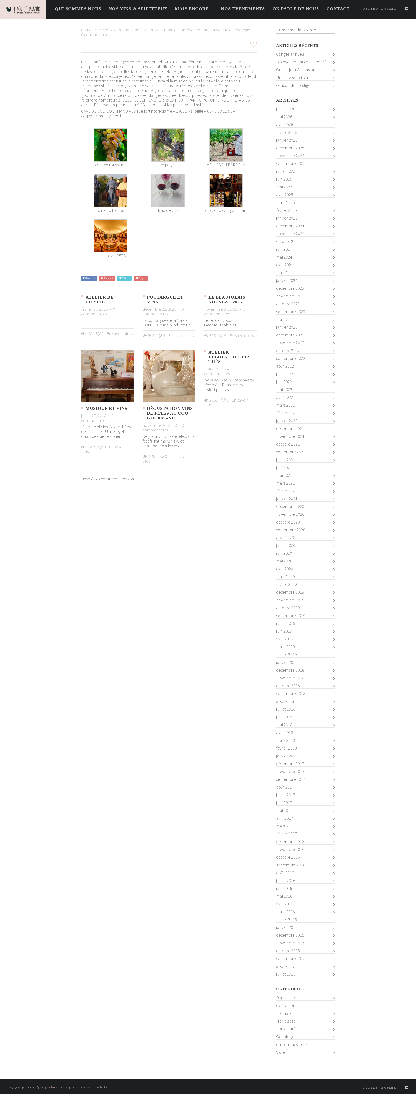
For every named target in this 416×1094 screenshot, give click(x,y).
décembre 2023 (290, 288)
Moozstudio (92, 1087)
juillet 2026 (285, 109)
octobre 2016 (288, 857)
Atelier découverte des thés (229, 357)
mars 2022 (285, 405)
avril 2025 (284, 194)
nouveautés (219, 29)
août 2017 (285, 787)
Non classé (286, 1021)
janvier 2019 (286, 662)
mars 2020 (285, 576)
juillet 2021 (285, 459)
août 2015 (285, 966)
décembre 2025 (290, 147)
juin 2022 (284, 381)
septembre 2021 (290, 451)
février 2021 (286, 490)
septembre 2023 (290, 311)
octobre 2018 (288, 685)
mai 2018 (284, 724)
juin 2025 (284, 179)
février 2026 (286, 132)
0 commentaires (95, 34)
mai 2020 (284, 561)
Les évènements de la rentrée (302, 62)
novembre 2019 (290, 600)
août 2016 (285, 872)
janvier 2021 (286, 498)
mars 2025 (285, 202)
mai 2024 (284, 257)
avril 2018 (284, 732)
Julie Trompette (56, 1087)
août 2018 (285, 701)
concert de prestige (293, 85)
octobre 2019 (288, 607)
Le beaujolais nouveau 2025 (226, 299)
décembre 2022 (290, 335)
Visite (280, 1052)
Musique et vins (106, 408)
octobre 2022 (288, 350)
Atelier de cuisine (100, 299)
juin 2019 (284, 631)
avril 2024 (284, 264)
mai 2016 (284, 896)
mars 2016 (285, 911)
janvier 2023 (286, 327)
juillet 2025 (285, 171)
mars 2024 (285, 272)
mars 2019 (285, 646)
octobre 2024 (288, 241)
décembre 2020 (290, 506)
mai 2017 (284, 810)
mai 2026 (284, 116)
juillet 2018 (285, 709)
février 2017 (286, 833)
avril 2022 (284, 397)
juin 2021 (284, 467)
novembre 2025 (290, 155)
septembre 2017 (290, 779)
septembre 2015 (290, 958)
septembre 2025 (290, 163)
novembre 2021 (290, 436)
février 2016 (286, 919)
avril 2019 (284, 639)
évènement (197, 29)
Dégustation (174, 29)
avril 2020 (284, 568)
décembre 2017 (290, 763)
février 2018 (286, 748)
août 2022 (285, 366)
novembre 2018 (290, 677)
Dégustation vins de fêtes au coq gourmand (170, 413)
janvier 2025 (286, 218)
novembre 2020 (290, 514)
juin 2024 (284, 249)
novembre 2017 (290, 771)
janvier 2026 (286, 140)
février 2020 (286, 584)
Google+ (142, 278)
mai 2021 (284, 475)
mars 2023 (285, 319)
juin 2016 (284, 888)
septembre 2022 (290, 358)
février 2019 (286, 654)
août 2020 (285, 537)
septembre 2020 (290, 529)
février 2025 (286, 210)
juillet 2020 (285, 545)
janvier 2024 (286, 280)
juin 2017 (284, 802)
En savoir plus (119, 333)
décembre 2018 (290, 670)
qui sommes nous (292, 1044)
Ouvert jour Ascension (295, 69)
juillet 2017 (285, 794)
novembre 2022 (290, 342)
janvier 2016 (286, 927)
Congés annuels (290, 54)
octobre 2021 (288, 444)
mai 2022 (284, 389)
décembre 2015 (290, 935)
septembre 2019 (290, 615)
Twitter (126, 278)
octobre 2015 (288, 950)
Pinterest (108, 278)
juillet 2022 (285, 374)
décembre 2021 (290, 428)
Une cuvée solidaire (293, 77)
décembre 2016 (290, 841)
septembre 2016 (290, 865)
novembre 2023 (290, 296)
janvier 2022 (286, 420)
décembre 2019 (290, 592)
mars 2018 (285, 740)
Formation (285, 1013)
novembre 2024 (290, 233)
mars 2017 (285, 826)
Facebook (90, 278)
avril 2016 (284, 904)
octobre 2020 (288, 522)
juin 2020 (284, 553)
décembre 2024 (290, 225)
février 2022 (286, 412)
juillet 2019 (285, 623)
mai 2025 (284, 186)
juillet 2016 (285, 880)
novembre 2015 (290, 942)
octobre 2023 (288, 303)
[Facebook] (407, 8)
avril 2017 (284, 818)
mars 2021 (285, 483)
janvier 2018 (286, 755)
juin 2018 (284, 716)
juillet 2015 (285, 974)
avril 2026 (284, 124)
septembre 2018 (290, 693)
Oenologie (241, 29)
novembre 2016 (290, 849)
